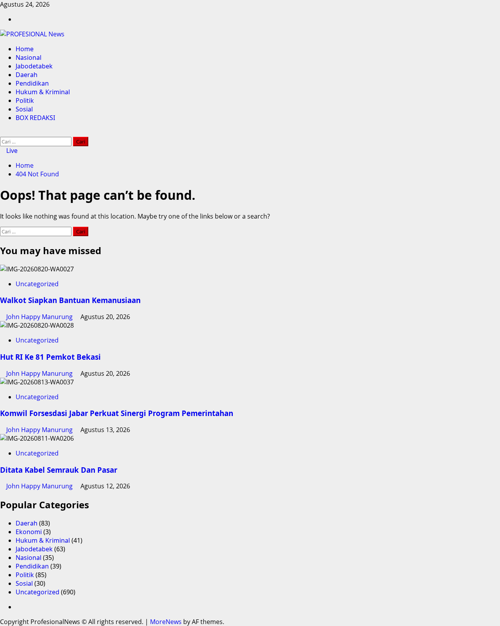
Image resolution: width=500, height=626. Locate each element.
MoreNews (166, 621)
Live (11, 150)
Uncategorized (37, 284)
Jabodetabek (34, 66)
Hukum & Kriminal (43, 92)
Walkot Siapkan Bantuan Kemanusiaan (70, 300)
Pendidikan (32, 83)
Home (25, 49)
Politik (25, 100)
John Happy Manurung (40, 316)
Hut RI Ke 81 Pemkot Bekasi (50, 357)
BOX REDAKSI (35, 117)
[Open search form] (2, 132)
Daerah (27, 74)
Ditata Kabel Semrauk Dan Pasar (58, 470)
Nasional (28, 57)
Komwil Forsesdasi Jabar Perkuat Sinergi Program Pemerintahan (116, 413)
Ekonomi (29, 531)
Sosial (24, 109)
